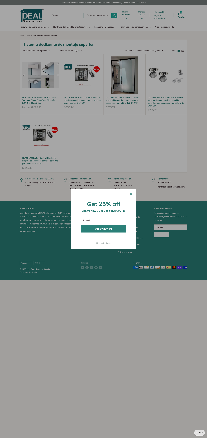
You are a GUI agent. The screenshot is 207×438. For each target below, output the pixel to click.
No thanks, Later (103, 243)
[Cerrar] (131, 194)
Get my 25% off (103, 228)
